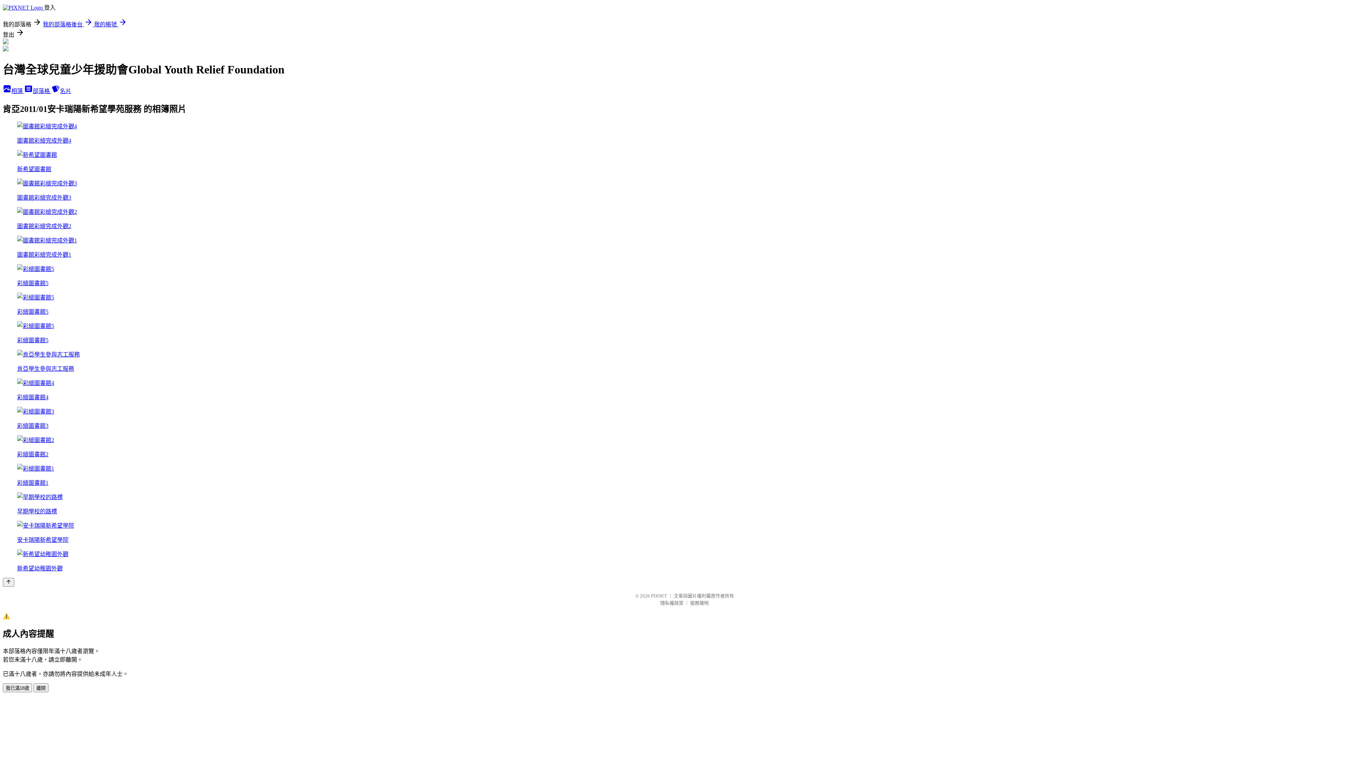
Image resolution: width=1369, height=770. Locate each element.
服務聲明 (699, 603)
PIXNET (659, 596)
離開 (41, 688)
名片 (65, 91)
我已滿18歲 (17, 688)
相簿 (17, 91)
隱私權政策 (671, 603)
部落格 (42, 91)
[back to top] (8, 582)
